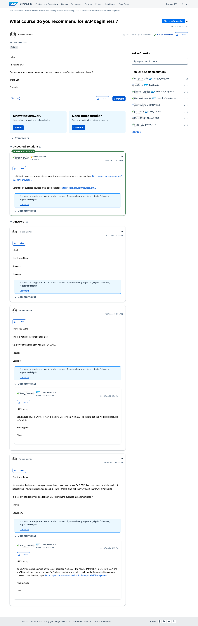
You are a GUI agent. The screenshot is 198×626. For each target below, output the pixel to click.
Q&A (77, 11)
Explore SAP (171, 4)
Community (26, 4)
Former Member (25, 35)
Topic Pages (124, 4)
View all (135, 132)
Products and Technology (47, 4)
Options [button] (186, 21)
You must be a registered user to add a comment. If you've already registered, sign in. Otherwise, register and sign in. (65, 198)
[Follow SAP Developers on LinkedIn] (174, 621)
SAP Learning (69, 11)
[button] (177, 34)
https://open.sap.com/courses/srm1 (79, 188)
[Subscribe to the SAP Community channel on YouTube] (169, 621)
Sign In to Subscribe (173, 21)
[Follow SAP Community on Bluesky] (164, 621)
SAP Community (16, 11)
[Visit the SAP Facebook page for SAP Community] (159, 621)
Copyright (48, 621)
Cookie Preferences (103, 621)
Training (14, 47)
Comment (119, 99)
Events (98, 4)
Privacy (25, 621)
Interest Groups (38, 11)
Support (88, 621)
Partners (88, 4)
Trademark (77, 621)
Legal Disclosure (62, 621)
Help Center (110, 4)
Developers (76, 4)
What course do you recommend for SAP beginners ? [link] (101, 11)
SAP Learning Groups (54, 11)
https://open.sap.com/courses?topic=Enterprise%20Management (76, 575)
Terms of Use (36, 621)
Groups (64, 4)
